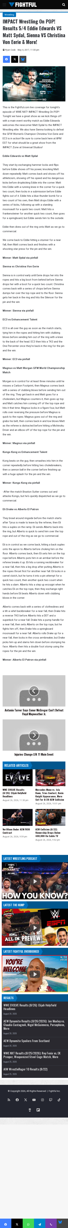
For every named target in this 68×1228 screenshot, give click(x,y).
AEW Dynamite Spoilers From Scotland (26, 1041)
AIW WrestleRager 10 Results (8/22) (25, 1069)
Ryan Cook (10, 50)
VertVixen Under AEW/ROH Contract (16, 830)
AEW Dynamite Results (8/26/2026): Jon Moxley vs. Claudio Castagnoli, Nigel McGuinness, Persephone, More (34, 1024)
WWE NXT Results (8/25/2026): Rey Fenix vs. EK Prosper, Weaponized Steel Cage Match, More (31, 1055)
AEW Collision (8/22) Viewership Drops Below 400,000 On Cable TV (47, 832)
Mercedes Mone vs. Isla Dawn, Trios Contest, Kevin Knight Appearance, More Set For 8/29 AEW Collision (49, 794)
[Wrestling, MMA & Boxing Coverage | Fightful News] (23, 4)
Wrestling (9, 14)
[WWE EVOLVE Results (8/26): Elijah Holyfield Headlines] (18, 777)
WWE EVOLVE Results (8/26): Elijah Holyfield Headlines (14, 793)
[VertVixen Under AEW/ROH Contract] (18, 817)
